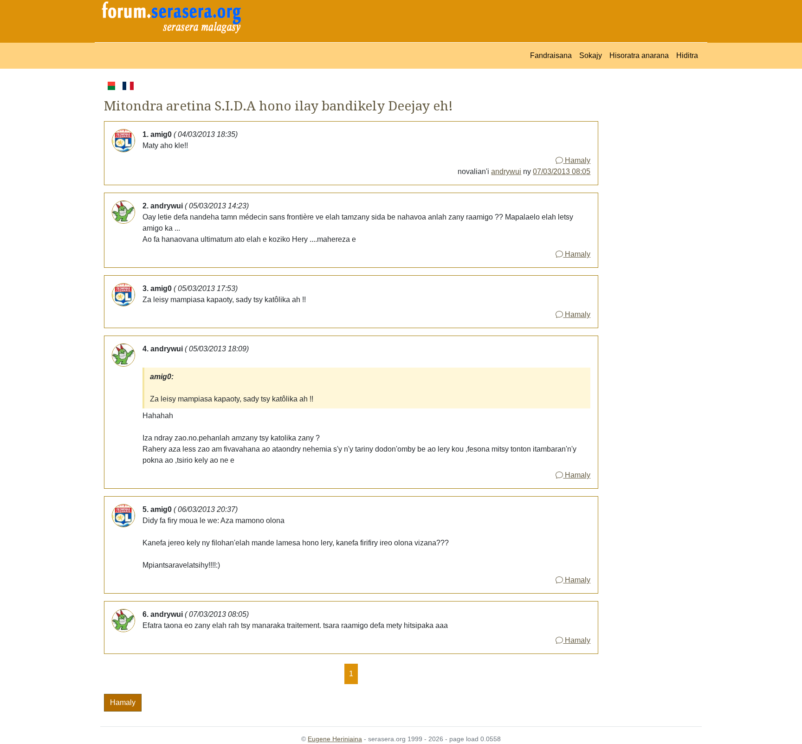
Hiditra (687, 55)
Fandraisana (551, 55)
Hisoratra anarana (639, 55)
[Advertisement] (650, 219)
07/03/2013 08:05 (561, 171)
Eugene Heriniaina (335, 739)
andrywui (506, 171)
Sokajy (590, 55)
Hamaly (576, 160)
